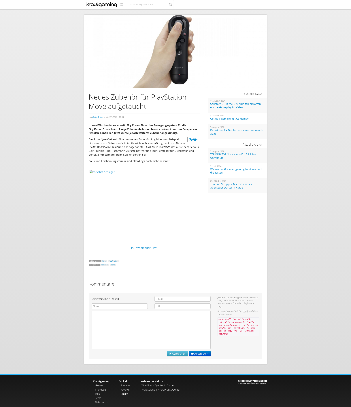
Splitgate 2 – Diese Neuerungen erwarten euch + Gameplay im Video (235, 105)
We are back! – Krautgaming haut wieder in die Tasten (236, 171)
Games (99, 385)
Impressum (101, 389)
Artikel (123, 381)
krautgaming (101, 4)
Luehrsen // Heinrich (152, 381)
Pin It (192, 140)
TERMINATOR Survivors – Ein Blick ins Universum (233, 156)
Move (104, 261)
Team (98, 398)
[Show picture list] (144, 248)
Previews (125, 385)
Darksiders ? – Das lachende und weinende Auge (236, 132)
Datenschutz (102, 402)
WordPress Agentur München (158, 385)
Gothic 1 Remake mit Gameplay (229, 118)
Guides (124, 393)
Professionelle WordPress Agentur (160, 389)
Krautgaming (101, 381)
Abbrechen (178, 353)
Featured (104, 265)
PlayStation (113, 261)
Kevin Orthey (97, 117)
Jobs (97, 393)
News (113, 265)
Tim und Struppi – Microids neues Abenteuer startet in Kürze (231, 185)
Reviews (125, 389)
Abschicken (201, 353)
